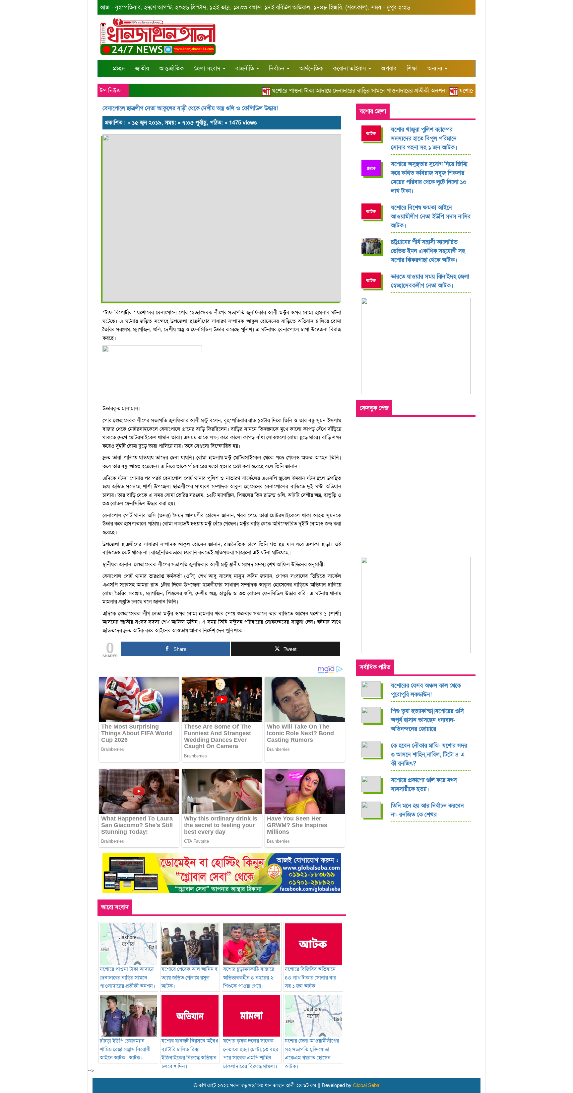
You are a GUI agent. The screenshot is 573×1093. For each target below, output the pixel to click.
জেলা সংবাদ (208, 68)
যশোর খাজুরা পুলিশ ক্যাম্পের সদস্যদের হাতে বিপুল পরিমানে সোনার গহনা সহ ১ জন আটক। (424, 138)
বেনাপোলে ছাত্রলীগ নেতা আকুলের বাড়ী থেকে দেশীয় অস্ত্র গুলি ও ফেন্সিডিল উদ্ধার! (190, 108)
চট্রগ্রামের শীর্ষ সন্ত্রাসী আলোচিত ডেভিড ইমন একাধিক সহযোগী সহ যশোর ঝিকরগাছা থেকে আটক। (428, 251)
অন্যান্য (435, 68)
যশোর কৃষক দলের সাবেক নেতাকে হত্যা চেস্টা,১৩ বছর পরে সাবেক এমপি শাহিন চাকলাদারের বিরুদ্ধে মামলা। (250, 1053)
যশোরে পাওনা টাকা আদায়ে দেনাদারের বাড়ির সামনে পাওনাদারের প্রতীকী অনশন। (346, 91)
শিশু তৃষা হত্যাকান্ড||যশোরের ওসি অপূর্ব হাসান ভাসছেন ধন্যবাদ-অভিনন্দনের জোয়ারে (427, 720)
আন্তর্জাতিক (171, 68)
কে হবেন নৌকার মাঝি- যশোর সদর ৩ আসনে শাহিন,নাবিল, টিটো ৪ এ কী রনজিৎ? (429, 754)
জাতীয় (142, 68)
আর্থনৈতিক (311, 68)
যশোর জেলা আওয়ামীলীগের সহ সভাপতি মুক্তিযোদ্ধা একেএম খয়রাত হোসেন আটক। (312, 1053)
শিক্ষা (412, 68)
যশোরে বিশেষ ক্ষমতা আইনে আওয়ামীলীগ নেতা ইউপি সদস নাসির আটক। (431, 216)
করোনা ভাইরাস (350, 68)
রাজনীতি (245, 68)
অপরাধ (389, 68)
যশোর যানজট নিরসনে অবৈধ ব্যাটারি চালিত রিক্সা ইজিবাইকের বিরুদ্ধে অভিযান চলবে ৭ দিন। (189, 1053)
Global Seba (366, 1085)
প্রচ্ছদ (119, 68)
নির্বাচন (277, 68)
